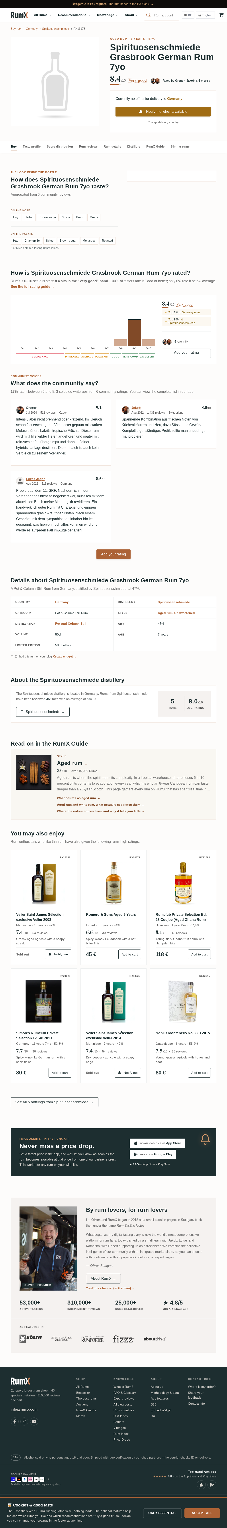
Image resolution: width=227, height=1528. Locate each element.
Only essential (162, 1513)
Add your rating (186, 352)
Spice (66, 217)
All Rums (82, 1386)
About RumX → (103, 1278)
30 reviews (109, 933)
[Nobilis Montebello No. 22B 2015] (183, 1001)
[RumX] (19, 15)
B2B (154, 1404)
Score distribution (60, 146)
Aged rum (118, 38)
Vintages (120, 1427)
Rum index (121, 1433)
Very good (137, 80)
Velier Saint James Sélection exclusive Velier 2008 (40, 917)
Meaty (94, 217)
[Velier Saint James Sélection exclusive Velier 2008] (43, 883)
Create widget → (65, 656)
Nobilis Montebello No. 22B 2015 (183, 1033)
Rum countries (124, 1410)
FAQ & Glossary (125, 1392)
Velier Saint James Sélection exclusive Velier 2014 (109, 1035)
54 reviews (39, 933)
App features (160, 1398)
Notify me (61, 954)
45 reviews (179, 933)
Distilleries (121, 1416)
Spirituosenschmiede (174, 602)
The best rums (86, 1398)
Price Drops (122, 1439)
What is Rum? (123, 1386)
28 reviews (179, 1051)
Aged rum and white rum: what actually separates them (101, 804)
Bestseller (83, 1392)
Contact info (196, 1403)
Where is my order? (202, 1386)
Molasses (89, 240)
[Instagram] (24, 1421)
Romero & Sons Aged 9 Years (111, 914)
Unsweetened (184, 613)
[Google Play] (211, 1484)
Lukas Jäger (35, 479)
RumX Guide (155, 146)
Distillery (133, 146)
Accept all (202, 1513)
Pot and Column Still (70, 623)
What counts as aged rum (78, 798)
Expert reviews (124, 1398)
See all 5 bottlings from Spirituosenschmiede (54, 1102)
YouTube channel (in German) (110, 1288)
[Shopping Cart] (221, 15)
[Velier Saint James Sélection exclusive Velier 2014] (113, 1001)
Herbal (29, 217)
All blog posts (123, 1404)
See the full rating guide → (33, 286)
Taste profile (32, 146)
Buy (14, 146)
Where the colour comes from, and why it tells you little (101, 811)
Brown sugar (47, 217)
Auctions (82, 1404)
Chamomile (32, 240)
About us (157, 1386)
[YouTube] (34, 1421)
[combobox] (161, 15)
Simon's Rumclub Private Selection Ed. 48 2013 (37, 1035)
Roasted (107, 240)
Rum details (112, 146)
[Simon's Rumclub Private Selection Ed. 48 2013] (43, 1001)
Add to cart (130, 954)
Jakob (136, 407)
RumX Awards (86, 1410)
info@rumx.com (24, 1409)
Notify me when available (167, 111)
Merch (80, 1416)
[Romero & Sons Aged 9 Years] (113, 883)
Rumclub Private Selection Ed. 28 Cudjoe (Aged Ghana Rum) (181, 917)
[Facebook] (15, 1421)
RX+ (154, 1416)
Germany (62, 602)
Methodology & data (165, 1392)
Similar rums (180, 146)
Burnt (80, 217)
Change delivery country (163, 122)
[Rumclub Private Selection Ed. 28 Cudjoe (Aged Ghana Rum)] (183, 883)
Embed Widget (161, 1410)
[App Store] (201, 1484)
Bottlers (119, 1422)
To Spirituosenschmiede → (43, 712)
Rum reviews (88, 146)
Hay (15, 217)
